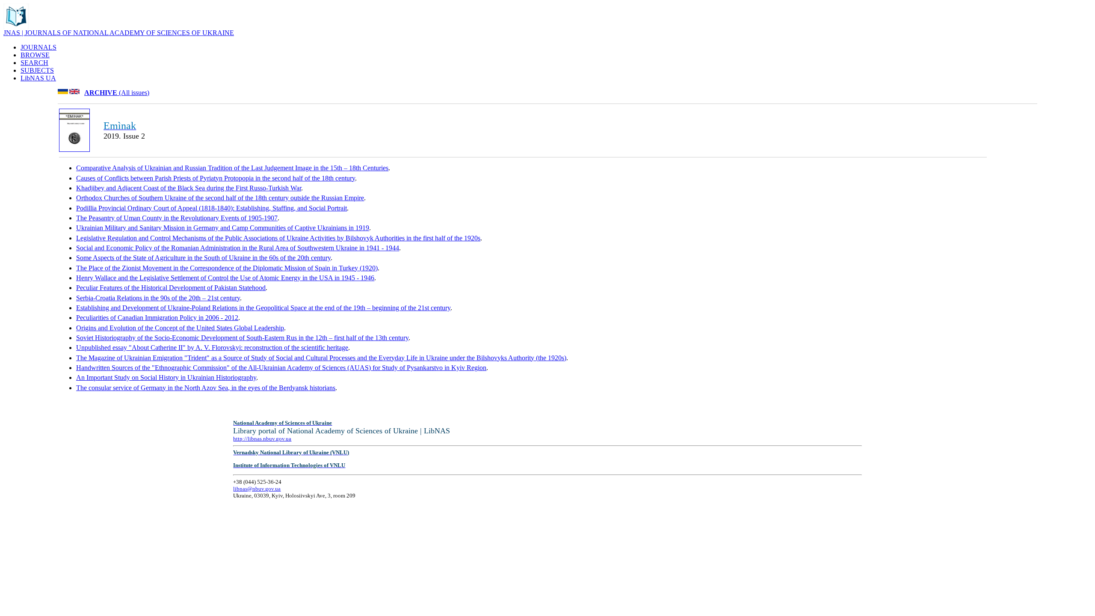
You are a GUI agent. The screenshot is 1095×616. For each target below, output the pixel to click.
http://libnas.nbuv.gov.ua (262, 438)
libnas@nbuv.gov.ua (257, 489)
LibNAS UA (38, 78)
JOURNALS (38, 47)
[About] (16, 26)
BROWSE (35, 55)
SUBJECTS (37, 70)
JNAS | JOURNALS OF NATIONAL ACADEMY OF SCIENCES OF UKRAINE (118, 32)
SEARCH (34, 62)
